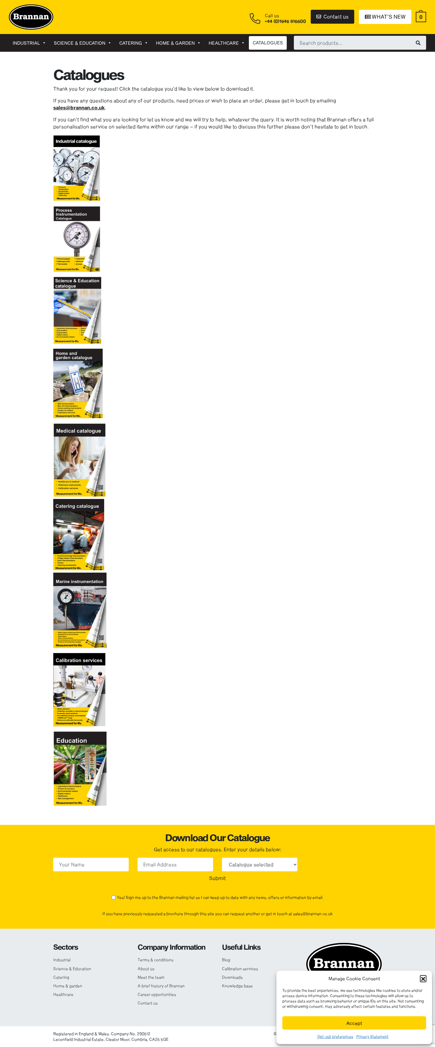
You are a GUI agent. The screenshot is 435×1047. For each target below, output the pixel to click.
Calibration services (240, 968)
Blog (226, 959)
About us (146, 968)
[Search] (418, 42)
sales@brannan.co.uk (79, 107)
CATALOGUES (268, 42)
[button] (423, 978)
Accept (354, 1023)
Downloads (232, 977)
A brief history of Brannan (161, 985)
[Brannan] (31, 16)
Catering (130, 43)
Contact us (335, 16)
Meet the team (151, 977)
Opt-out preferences (335, 1036)
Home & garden (175, 43)
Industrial (26, 43)
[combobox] (360, 42)
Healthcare (224, 43)
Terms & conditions (155, 959)
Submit (217, 878)
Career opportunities (157, 994)
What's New (388, 17)
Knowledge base (237, 985)
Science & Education (79, 43)
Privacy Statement (372, 1036)
